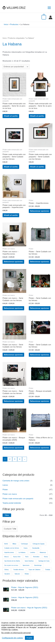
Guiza (25, 548)
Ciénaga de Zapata (38, 544)
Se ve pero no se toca (11, 565)
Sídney (6, 569)
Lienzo (5, 485)
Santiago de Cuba (43, 561)
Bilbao (14, 544)
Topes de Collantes (34, 569)
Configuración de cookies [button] (12, 638)
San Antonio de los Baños (12, 561)
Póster (5, 490)
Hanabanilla (35, 548)
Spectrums (26, 565)
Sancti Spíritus (29, 561)
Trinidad (47, 569)
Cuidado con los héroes (11, 548)
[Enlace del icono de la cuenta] (50, 17)
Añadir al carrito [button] (11, 116)
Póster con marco (10, 494)
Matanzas (43, 552)
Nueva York (16, 556)
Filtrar (7, 515)
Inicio (5, 38)
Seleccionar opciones (39, 211)
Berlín (6, 544)
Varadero (7, 574)
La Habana (22, 552)
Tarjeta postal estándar (12, 503)
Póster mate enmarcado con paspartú (18, 499)
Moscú (6, 556)
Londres (32, 552)
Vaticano (17, 574)
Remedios (36, 556)
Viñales (27, 574)
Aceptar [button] (29, 638)
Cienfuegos (24, 544)
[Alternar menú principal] (49, 7)
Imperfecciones (9, 552)
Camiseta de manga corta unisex (16, 481)
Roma (46, 556)
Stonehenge (38, 565)
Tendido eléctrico (18, 569)
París (27, 556)
